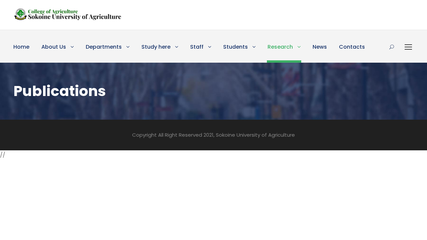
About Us (53, 47)
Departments (104, 47)
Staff (196, 47)
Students (235, 47)
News (320, 47)
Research (280, 47)
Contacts (352, 47)
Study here (155, 47)
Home (21, 47)
